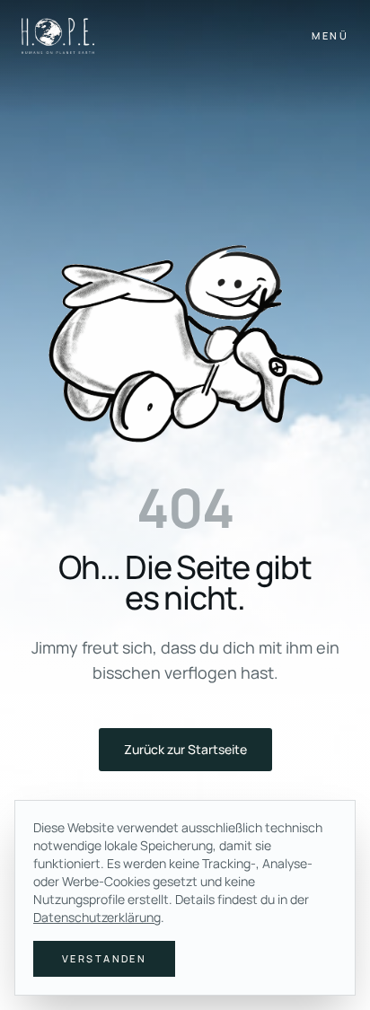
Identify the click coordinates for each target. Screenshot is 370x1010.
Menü (330, 35)
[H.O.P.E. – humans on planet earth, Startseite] (58, 36)
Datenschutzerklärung (97, 917)
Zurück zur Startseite (185, 749)
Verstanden (104, 958)
